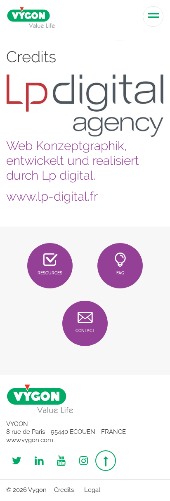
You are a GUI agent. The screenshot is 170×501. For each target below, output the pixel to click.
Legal (92, 490)
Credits (64, 490)
